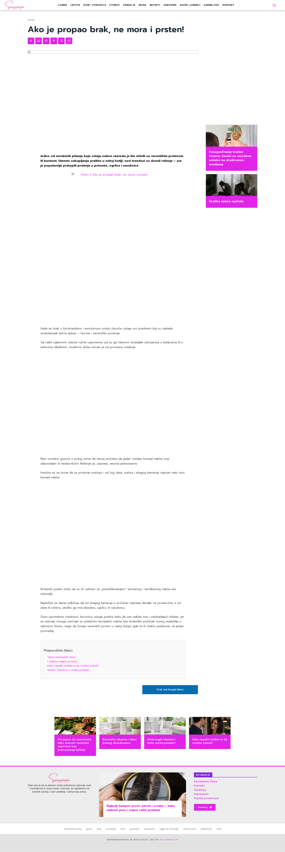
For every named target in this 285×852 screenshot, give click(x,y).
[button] (274, 5)
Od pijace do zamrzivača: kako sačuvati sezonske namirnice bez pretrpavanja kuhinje (75, 745)
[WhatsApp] (38, 41)
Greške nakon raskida (226, 201)
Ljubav (31, 19)
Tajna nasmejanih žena (61, 657)
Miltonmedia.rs (169, 839)
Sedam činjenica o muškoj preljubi (68, 670)
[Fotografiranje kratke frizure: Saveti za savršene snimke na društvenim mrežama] (231, 136)
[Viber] (46, 41)
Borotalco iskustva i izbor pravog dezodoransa (120, 741)
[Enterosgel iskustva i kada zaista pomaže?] (165, 726)
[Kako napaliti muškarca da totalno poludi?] (210, 726)
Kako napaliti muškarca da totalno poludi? (73, 666)
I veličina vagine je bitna (62, 661)
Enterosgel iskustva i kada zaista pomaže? (161, 741)
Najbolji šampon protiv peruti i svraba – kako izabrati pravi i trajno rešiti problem (141, 808)
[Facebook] (31, 41)
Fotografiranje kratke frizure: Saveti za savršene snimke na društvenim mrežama (230, 158)
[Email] (69, 41)
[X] (61, 41)
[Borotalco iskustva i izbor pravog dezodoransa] (120, 726)
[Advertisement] (113, 273)
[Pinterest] (53, 41)
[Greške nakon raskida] (231, 185)
